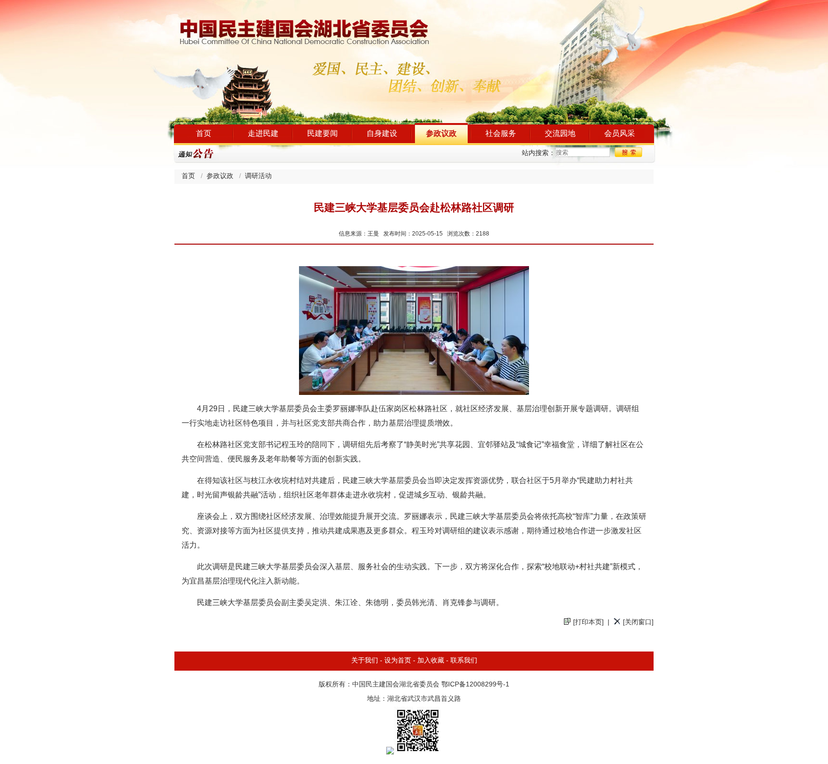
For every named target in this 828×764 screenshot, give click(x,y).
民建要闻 (322, 134)
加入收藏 (430, 660)
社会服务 (500, 134)
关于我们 (364, 660)
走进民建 (263, 134)
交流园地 (560, 134)
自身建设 (382, 134)
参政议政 (441, 134)
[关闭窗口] (638, 622)
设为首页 (397, 660)
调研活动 (258, 176)
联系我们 (463, 660)
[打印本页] (588, 622)
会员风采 (619, 134)
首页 (203, 134)
